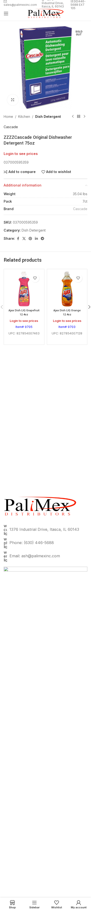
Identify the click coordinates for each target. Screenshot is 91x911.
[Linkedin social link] (36, 238)
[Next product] (84, 117)
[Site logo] (45, 13)
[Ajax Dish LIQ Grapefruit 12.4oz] (24, 289)
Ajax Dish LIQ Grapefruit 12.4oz (24, 312)
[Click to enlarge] (12, 99)
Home (8, 116)
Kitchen (24, 116)
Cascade (11, 127)
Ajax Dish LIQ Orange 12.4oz (67, 312)
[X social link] (24, 238)
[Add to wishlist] (35, 278)
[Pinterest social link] (30, 238)
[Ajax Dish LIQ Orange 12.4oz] (67, 289)
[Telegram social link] (42, 238)
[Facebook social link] (18, 238)
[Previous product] (73, 117)
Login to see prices (21, 154)
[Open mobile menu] (6, 13)
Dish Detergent (48, 116)
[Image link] (45, 747)
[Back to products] (79, 117)
